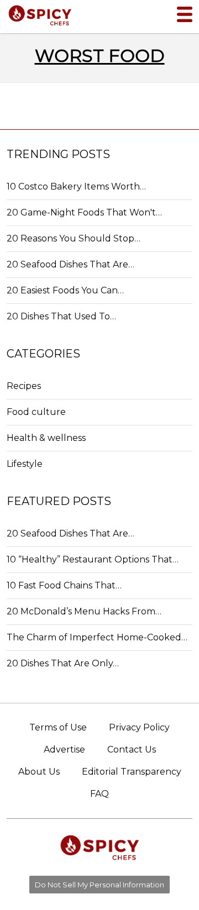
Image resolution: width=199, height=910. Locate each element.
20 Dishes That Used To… (61, 316)
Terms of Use (58, 727)
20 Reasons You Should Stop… (73, 238)
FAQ (99, 793)
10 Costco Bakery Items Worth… (76, 186)
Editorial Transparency (131, 771)
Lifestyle (25, 464)
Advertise (64, 749)
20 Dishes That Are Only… (63, 663)
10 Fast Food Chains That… (64, 585)
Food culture (36, 412)
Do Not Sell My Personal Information (99, 884)
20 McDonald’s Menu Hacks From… (84, 611)
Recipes (24, 386)
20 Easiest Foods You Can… (65, 290)
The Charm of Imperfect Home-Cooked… (97, 637)
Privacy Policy (139, 727)
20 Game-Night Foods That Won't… (84, 212)
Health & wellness (46, 438)
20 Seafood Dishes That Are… (70, 264)
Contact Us (131, 749)
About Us (39, 771)
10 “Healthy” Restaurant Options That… (93, 559)
